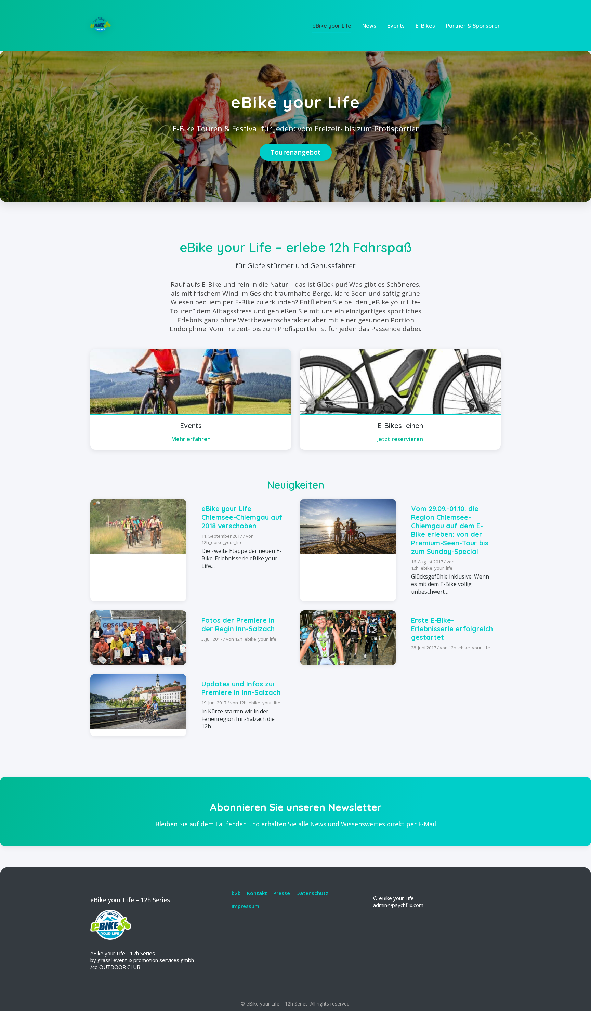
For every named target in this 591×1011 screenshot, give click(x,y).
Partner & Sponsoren (473, 25)
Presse (281, 893)
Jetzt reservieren (400, 439)
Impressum (245, 906)
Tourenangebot (296, 152)
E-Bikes (425, 25)
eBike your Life (331, 25)
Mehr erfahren (191, 439)
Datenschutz (312, 893)
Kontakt (257, 893)
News (369, 25)
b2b (236, 893)
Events (396, 25)
